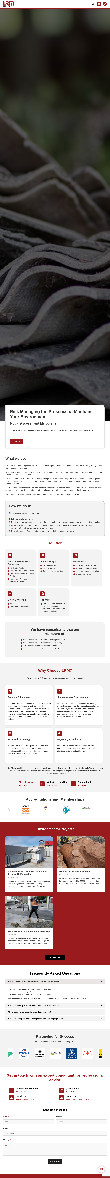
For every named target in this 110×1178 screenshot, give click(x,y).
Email (6, 1128)
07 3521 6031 (83, 785)
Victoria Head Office (58, 782)
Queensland (84, 782)
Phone (59, 1117)
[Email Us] (11, 1097)
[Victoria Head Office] (42, 783)
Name (6, 1117)
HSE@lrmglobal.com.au (25, 1099)
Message (7, 1140)
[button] (99, 4)
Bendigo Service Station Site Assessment (29, 931)
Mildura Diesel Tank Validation (74, 871)
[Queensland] (73, 783)
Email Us (21, 1096)
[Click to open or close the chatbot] (101, 1169)
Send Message (55, 1161)
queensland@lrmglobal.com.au (78, 1099)
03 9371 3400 (52, 785)
